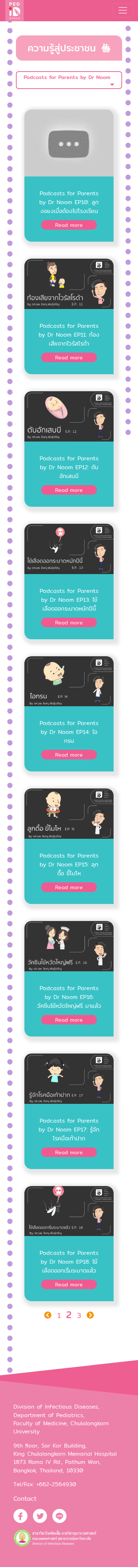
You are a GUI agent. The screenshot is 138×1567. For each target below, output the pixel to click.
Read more (69, 225)
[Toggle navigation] (123, 10)
